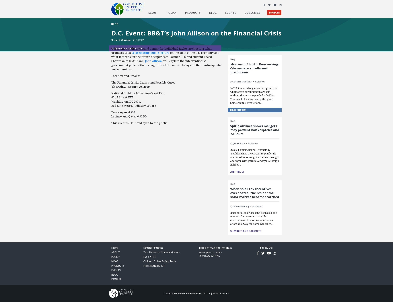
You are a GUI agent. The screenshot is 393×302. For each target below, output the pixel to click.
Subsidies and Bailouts (245, 231)
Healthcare (238, 110)
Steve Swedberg (241, 206)
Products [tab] (193, 12)
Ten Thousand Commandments (161, 252)
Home (115, 248)
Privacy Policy (221, 293)
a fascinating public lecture (150, 53)
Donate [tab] (274, 12)
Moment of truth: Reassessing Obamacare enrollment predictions (254, 68)
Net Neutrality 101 (154, 265)
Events (230, 12)
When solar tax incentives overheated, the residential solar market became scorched (254, 193)
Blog (213, 12)
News (114, 261)
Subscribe (253, 12)
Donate (116, 279)
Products (118, 265)
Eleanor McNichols (242, 81)
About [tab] (153, 12)
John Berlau (239, 143)
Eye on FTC (149, 257)
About (115, 252)
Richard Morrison (121, 40)
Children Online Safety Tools (159, 261)
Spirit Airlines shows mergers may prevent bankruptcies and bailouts (254, 130)
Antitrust (237, 171)
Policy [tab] (172, 12)
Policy (115, 257)
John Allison (153, 61)
